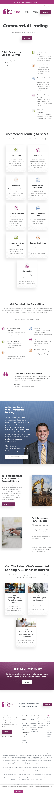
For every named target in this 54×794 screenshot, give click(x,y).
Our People (49, 723)
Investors (49, 734)
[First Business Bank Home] (9, 13)
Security (48, 736)
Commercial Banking (29, 21)
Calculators (49, 732)
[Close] (51, 786)
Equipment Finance (26, 734)
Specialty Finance (26, 732)
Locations (49, 728)
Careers (48, 725)
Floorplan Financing (26, 742)
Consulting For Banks (35, 12)
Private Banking (33, 729)
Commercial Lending (26, 725)
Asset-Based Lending (26, 736)
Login (48, 715)
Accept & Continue (18, 791)
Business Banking (18, 12)
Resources (49, 730)
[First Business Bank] (8, 704)
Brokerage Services (34, 731)
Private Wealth (27, 12)
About (48, 717)
